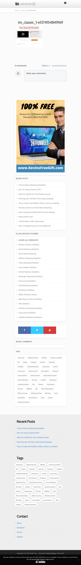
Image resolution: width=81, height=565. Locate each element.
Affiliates (44, 357)
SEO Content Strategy (47, 388)
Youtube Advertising (23, 402)
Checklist (42, 362)
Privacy (19, 532)
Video (42, 397)
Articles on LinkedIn (56, 357)
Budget (25, 362)
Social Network (33, 397)
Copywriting (21, 371)
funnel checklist (22, 375)
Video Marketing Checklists (28, 263)
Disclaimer (21, 527)
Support (20, 537)
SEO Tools (48, 393)
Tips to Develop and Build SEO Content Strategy (36, 212)
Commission (45, 366)
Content (55, 366)
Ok (37, 562)
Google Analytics (35, 375)
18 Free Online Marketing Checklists (32, 185)
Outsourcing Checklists (27, 281)
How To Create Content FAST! (29, 189)
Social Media (21, 397)
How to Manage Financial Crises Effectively (34, 226)
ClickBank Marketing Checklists (30, 317)
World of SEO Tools (25, 217)
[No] (78, 560)
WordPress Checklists (26, 290)
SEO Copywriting (22, 393)
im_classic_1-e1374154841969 (40, 22)
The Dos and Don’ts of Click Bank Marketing (35, 207)
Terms (19, 523)
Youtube (50, 397)
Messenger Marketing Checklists (30, 276)
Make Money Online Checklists (30, 299)
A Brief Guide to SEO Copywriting (31, 221)
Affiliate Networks (33, 357)
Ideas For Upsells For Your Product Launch (34, 194)
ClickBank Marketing (33, 366)
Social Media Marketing (27, 254)
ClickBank (20, 366)
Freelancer (55, 371)
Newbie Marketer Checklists (28, 272)
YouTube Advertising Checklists (30, 308)
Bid (19, 362)
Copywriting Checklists (27, 313)
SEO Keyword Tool (36, 393)
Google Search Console (50, 375)
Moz (33, 384)
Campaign (33, 362)
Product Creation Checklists (28, 244)
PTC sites (20, 388)
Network (40, 384)
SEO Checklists (24, 303)
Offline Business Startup (27, 294)
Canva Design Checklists (27, 267)
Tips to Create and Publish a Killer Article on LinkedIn (38, 203)
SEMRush (29, 388)
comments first (59, 65)
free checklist (45, 371)
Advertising (21, 357)
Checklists (52, 362)
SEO (36, 388)
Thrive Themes (51, 553)
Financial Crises (33, 371)
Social (56, 393)
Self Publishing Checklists (28, 285)
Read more (42, 562)
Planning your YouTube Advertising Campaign (35, 198)
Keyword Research (23, 380)
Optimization (50, 384)
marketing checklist (23, 384)
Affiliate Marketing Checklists (29, 258)
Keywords (34, 380)
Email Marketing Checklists (28, 249)
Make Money (53, 380)
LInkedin (43, 380)
